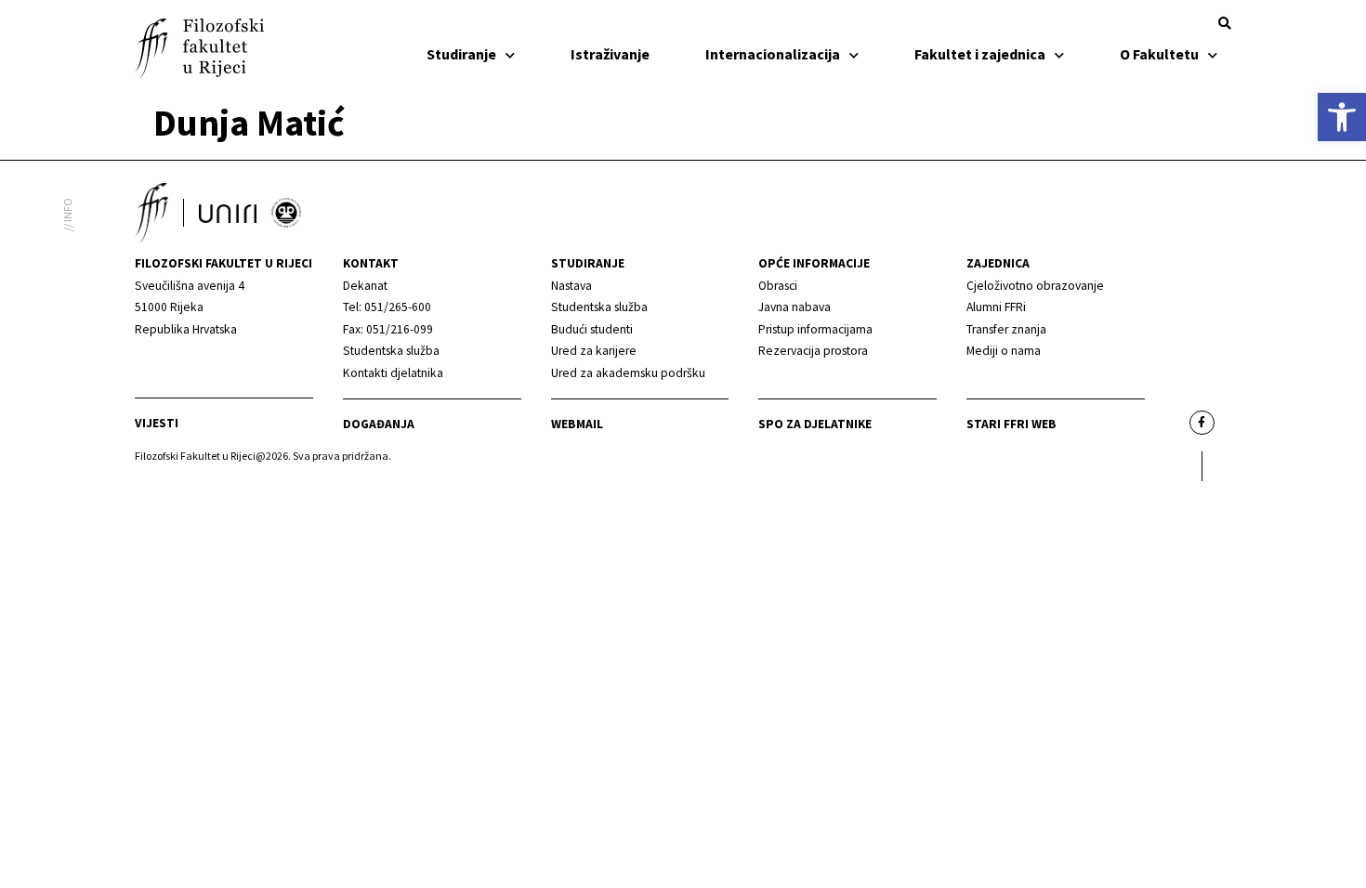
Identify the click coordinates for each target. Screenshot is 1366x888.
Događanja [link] (378, 424)
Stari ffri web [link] (1011, 424)
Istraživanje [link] (610, 54)
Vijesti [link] (156, 423)
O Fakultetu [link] (1159, 54)
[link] (1342, 117)
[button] (1224, 23)
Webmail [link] (577, 424)
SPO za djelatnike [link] (815, 424)
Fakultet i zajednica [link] (979, 54)
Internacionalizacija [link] (772, 54)
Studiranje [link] (461, 54)
